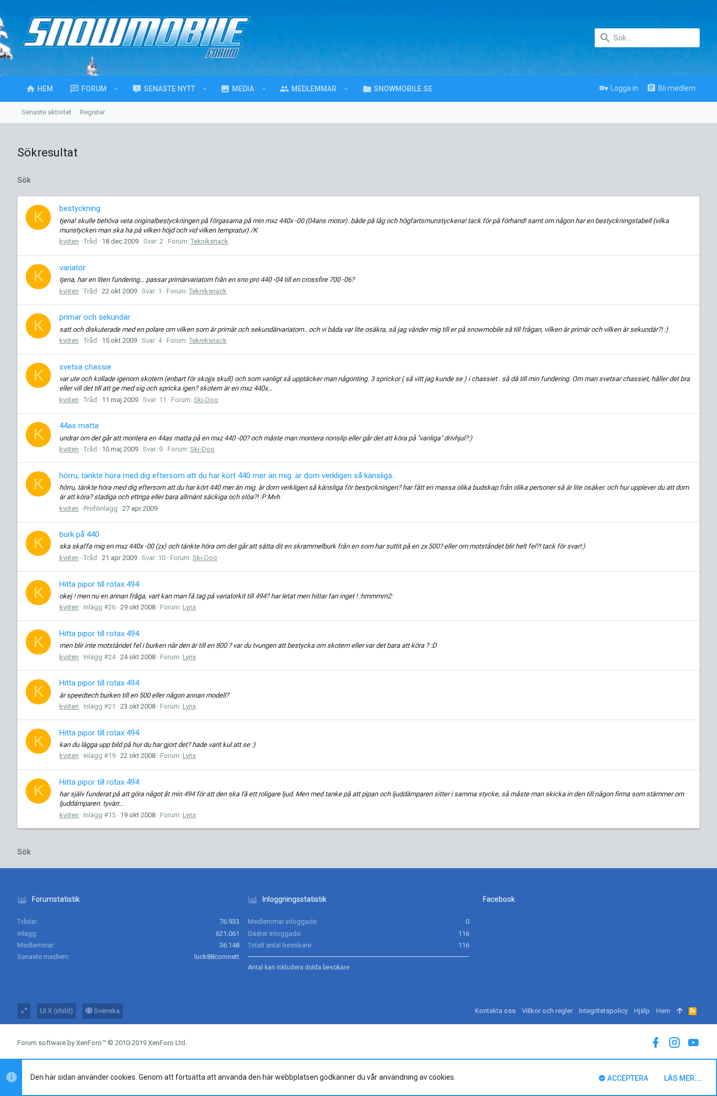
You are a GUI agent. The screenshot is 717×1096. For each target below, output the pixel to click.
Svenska (106, 1011)
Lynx (189, 607)
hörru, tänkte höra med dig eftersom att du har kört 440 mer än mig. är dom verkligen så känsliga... (228, 475)
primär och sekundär (94, 317)
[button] (116, 88)
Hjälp (642, 1011)
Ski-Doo (206, 400)
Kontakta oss (495, 1011)
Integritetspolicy (603, 1011)
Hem (663, 1011)
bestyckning (79, 208)
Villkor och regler (547, 1011)
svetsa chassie (85, 367)
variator (72, 267)
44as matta (79, 425)
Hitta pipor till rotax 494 (99, 584)
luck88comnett (216, 957)
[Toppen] (679, 1011)
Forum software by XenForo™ (102, 1043)
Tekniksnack (209, 241)
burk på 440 (79, 534)
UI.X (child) (56, 1011)
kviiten (69, 241)
